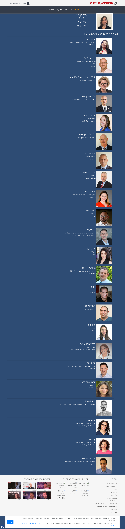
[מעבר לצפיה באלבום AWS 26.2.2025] (72, 492)
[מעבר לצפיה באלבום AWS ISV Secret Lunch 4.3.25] (72, 485)
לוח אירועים (50, 10)
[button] (77, 9)
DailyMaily (113, 501)
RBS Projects (91, 178)
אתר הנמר (114, 513)
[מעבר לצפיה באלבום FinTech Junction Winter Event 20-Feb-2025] (60, 494)
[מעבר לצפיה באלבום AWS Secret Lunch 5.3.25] (84, 484)
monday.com (91, 464)
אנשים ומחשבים (112, 483)
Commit (93, 197)
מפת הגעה (68, 10)
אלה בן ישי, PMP (81, 16)
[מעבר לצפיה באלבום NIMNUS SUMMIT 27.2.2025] (84, 493)
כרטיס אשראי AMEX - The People (106, 504)
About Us (114, 495)
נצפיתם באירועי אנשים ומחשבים (107, 507)
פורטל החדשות (112, 498)
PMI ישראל (81, 25)
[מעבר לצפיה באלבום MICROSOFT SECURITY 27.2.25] (60, 485)
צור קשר (59, 10)
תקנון (115, 489)
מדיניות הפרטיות (111, 486)
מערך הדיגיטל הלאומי (88, 121)
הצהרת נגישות (112, 492)
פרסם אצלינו (113, 510)
